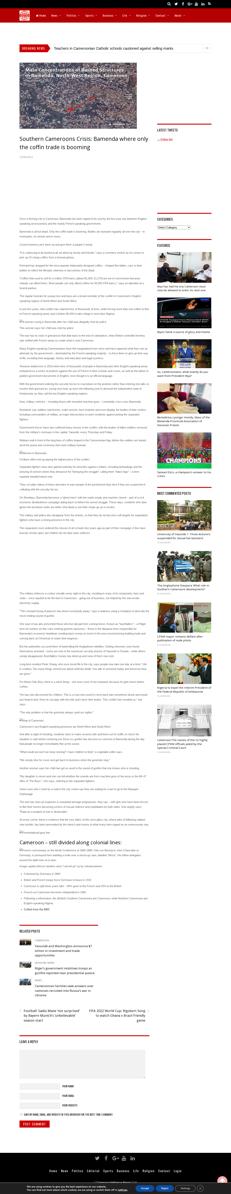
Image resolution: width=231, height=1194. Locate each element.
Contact (160, 15)
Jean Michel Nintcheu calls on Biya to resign (89, 48)
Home (42, 15)
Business (108, 15)
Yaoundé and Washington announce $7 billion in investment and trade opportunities (63, 950)
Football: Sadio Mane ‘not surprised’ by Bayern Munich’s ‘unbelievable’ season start (49, 1015)
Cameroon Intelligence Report (113, 1182)
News (54, 15)
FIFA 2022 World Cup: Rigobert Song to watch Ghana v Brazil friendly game (119, 1015)
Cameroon (42, 940)
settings (122, 1190)
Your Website (69, 1105)
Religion (141, 15)
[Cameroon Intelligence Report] (24, 18)
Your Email (68, 1096)
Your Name (68, 1086)
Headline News (45, 962)
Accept (145, 1188)
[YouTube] (196, 4)
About (178, 15)
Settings (185, 1188)
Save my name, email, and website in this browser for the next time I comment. (68, 1114)
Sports (89, 15)
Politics (71, 15)
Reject (164, 1188)
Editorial (93, 1170)
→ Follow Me (165, 139)
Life (124, 15)
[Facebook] (182, 4)
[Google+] (189, 4)
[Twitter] (176, 4)
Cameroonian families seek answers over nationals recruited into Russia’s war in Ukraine (64, 990)
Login (178, 1170)
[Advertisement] (115, 32)
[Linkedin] (202, 4)
